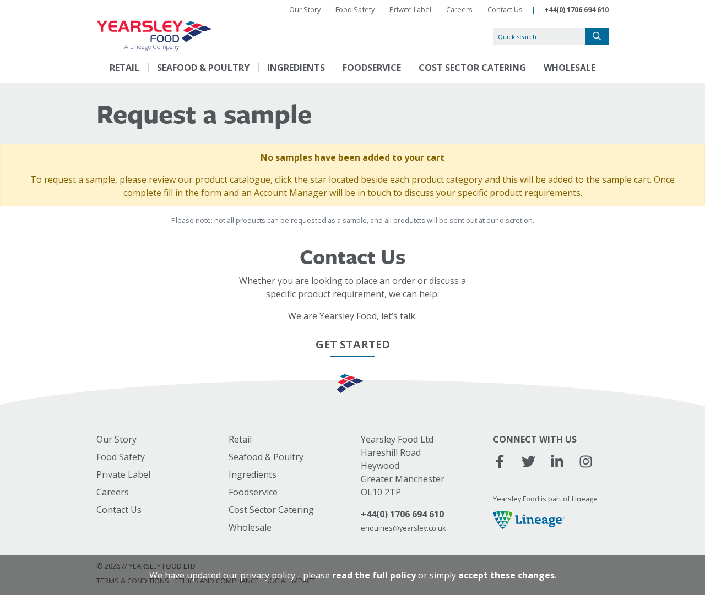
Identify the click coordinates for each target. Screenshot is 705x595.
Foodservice (372, 68)
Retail (124, 68)
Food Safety (355, 9)
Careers (459, 9)
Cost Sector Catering (472, 68)
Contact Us (505, 9)
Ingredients (296, 68)
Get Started (353, 344)
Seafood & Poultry (203, 68)
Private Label (410, 9)
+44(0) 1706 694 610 (576, 9)
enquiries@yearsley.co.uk (403, 528)
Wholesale (569, 68)
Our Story (305, 9)
